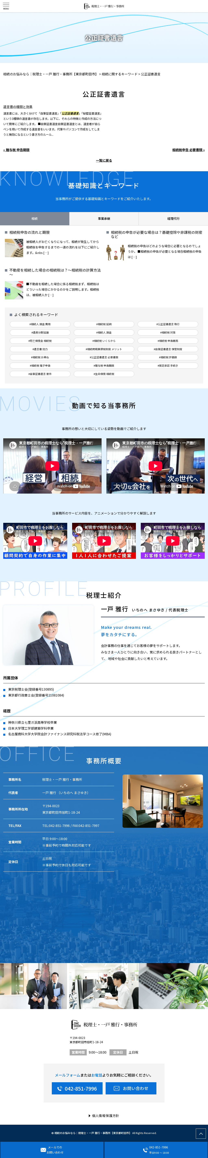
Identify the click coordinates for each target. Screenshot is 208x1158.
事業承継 (104, 218)
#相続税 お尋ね (40, 357)
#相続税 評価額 (168, 357)
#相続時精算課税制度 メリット (104, 349)
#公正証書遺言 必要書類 (104, 357)
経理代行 (173, 218)
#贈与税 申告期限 (104, 365)
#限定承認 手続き (168, 365)
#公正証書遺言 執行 (168, 324)
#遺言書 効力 (40, 349)
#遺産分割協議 (40, 332)
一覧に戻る (104, 160)
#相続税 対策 (168, 332)
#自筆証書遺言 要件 (40, 374)
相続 (34, 218)
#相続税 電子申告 (40, 365)
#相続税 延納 (104, 324)
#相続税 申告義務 (168, 341)
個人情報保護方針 (105, 1115)
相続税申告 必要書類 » (188, 149)
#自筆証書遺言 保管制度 (168, 349)
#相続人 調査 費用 (40, 324)
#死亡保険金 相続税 (40, 341)
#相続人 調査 (104, 332)
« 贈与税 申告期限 (16, 149)
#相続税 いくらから (104, 341)
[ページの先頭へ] (201, 1134)
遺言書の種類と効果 (17, 106)
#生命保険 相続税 (104, 374)
